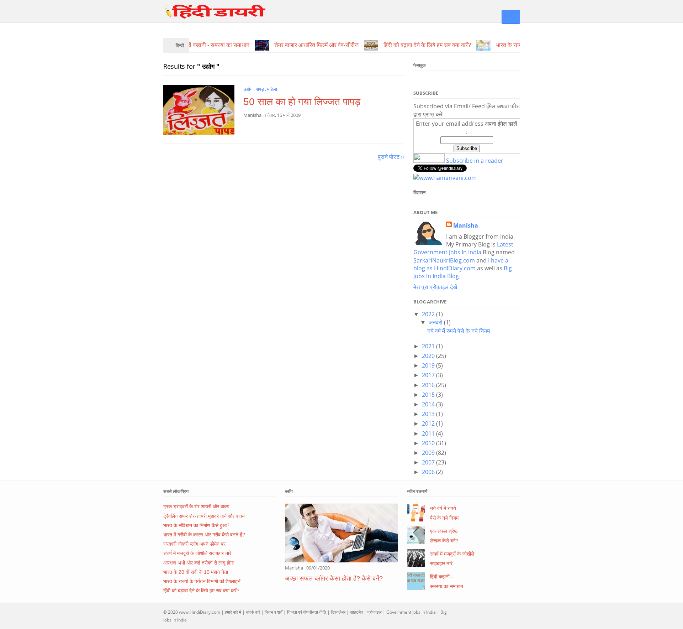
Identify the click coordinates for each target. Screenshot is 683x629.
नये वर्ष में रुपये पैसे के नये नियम (458, 331)
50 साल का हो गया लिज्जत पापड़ (301, 101)
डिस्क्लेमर (338, 612)
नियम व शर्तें (273, 612)
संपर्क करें (253, 612)
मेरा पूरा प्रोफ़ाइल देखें (435, 287)
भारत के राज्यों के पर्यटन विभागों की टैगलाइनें (201, 581)
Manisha (465, 225)
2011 (429, 433)
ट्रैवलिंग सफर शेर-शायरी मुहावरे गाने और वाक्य (204, 516)
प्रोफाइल (374, 612)
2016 (429, 385)
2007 (429, 462)
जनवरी (436, 322)
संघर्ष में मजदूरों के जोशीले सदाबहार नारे (197, 553)
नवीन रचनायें (417, 491)
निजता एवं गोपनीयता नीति (306, 612)
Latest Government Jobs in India (463, 248)
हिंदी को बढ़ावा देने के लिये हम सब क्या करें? (201, 590)
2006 (429, 472)
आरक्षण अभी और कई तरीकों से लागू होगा (198, 563)
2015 (429, 395)
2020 (429, 356)
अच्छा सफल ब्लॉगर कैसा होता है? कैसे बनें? (334, 578)
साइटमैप (356, 612)
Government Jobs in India (411, 612)
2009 (429, 453)
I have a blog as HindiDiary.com (460, 264)
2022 (429, 314)
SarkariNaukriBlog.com (444, 260)
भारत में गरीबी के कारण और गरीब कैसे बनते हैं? (204, 534)
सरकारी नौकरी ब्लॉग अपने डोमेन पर (194, 544)
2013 (429, 414)
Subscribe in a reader (474, 161)
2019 (429, 365)
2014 (429, 404)
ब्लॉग (289, 491)
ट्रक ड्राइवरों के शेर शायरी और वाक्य (196, 506)
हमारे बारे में (233, 612)
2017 (429, 375)
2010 (429, 443)
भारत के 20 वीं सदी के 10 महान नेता (195, 572)
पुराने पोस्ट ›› (391, 157)
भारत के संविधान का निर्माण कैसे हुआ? (196, 525)
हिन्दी (180, 45)
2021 (429, 346)
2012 (429, 423)
